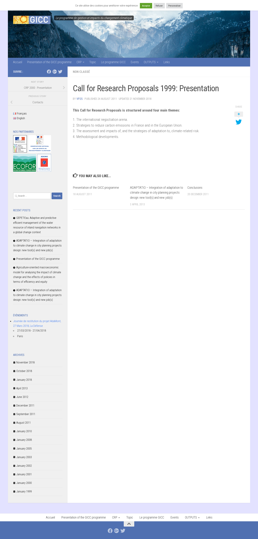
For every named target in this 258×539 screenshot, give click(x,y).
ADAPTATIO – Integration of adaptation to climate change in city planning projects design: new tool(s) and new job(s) (156, 193)
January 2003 (24, 457)
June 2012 (22, 397)
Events (135, 62)
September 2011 (25, 414)
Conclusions (194, 188)
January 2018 (24, 379)
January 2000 (24, 483)
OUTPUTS (150, 62)
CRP (79, 62)
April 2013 (22, 388)
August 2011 (23, 422)
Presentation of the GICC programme (49, 62)
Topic (92, 62)
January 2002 (24, 465)
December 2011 (25, 405)
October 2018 (24, 371)
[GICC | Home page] (32, 20)
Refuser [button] (159, 5)
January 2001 (24, 474)
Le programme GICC (113, 62)
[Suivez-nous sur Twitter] (60, 71)
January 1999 (24, 491)
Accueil (17, 62)
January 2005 (24, 448)
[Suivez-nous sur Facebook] (49, 71)
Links (166, 62)
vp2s (80, 98)
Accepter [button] (146, 5)
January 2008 (24, 439)
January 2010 (24, 431)
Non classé (81, 72)
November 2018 (25, 362)
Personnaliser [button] (174, 5)
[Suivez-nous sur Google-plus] (54, 71)
